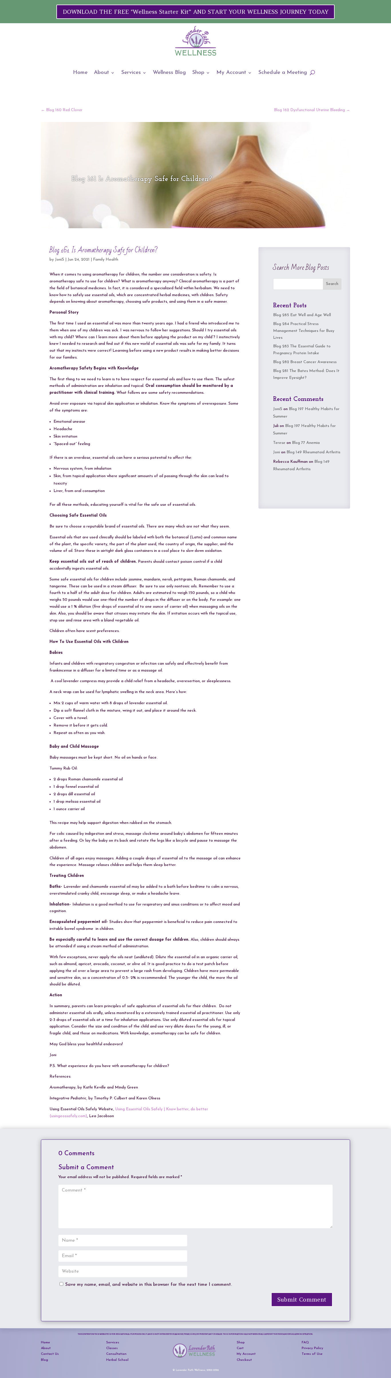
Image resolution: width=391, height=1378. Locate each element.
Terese (279, 443)
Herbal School (117, 1360)
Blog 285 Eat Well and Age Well (302, 315)
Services (131, 72)
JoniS (59, 259)
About (101, 72)
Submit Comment (301, 1299)
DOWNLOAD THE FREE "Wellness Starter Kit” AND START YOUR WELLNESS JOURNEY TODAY (195, 11)
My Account (231, 72)
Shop (198, 72)
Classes (112, 1348)
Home (80, 72)
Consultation (116, 1354)
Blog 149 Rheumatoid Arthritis (313, 452)
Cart (240, 1348)
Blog (44, 1360)
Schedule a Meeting (282, 72)
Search (332, 284)
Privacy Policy (312, 1348)
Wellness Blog (169, 72)
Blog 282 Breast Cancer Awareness (305, 362)
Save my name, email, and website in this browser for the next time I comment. (148, 1284)
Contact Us (50, 1354)
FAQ (305, 1342)
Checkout (244, 1360)
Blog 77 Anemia (306, 443)
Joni (276, 452)
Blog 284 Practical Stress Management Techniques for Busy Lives (303, 331)
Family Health (105, 259)
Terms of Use (312, 1354)
